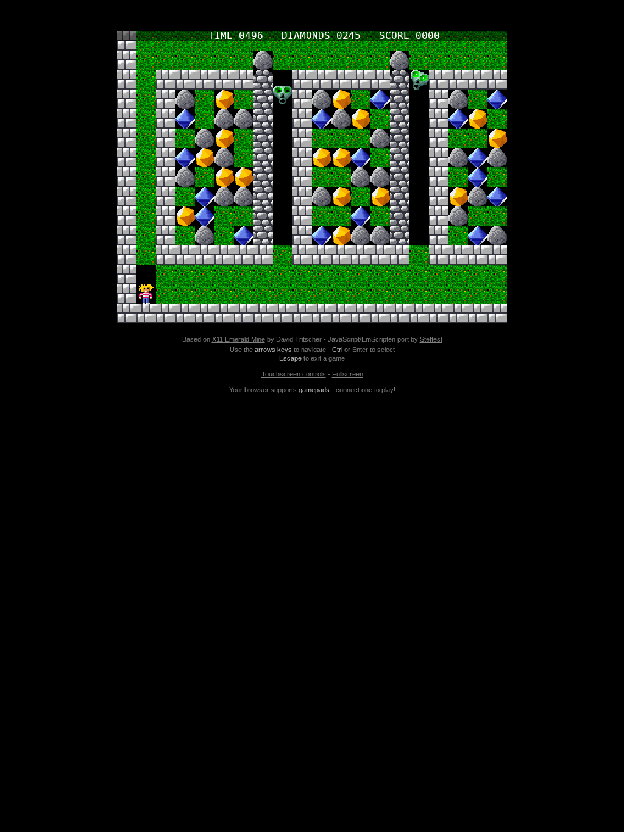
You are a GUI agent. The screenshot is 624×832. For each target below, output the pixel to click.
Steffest (431, 339)
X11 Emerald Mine (238, 339)
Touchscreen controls (293, 374)
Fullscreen (347, 374)
